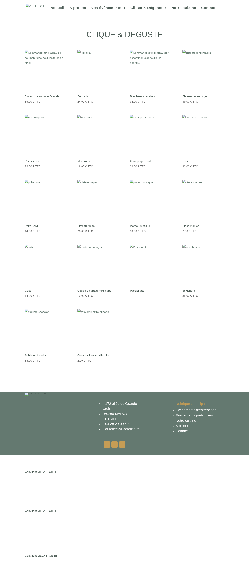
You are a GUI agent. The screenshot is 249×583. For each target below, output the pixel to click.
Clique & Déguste (146, 8)
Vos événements (106, 8)
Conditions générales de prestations (104, 521)
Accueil (57, 8)
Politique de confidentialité (64, 521)
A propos (77, 8)
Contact (208, 8)
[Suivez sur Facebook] (122, 444)
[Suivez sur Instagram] (114, 444)
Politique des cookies (131, 471)
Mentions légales (105, 471)
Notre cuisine (183, 8)
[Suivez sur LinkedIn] (107, 444)
